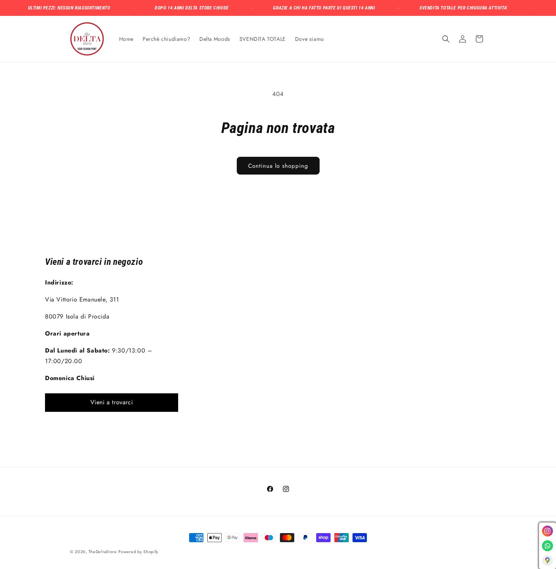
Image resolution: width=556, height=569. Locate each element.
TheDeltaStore (103, 552)
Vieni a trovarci (111, 402)
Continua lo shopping (278, 166)
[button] (446, 39)
